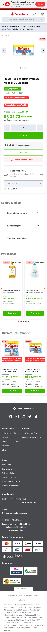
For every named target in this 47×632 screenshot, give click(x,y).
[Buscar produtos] (42, 19)
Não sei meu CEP (9, 189)
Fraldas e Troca (27, 26)
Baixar (40, 4)
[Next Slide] (44, 289)
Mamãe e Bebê (13, 26)
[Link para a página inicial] (3, 26)
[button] (23, 213)
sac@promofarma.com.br (16, 513)
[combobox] (23, 19)
